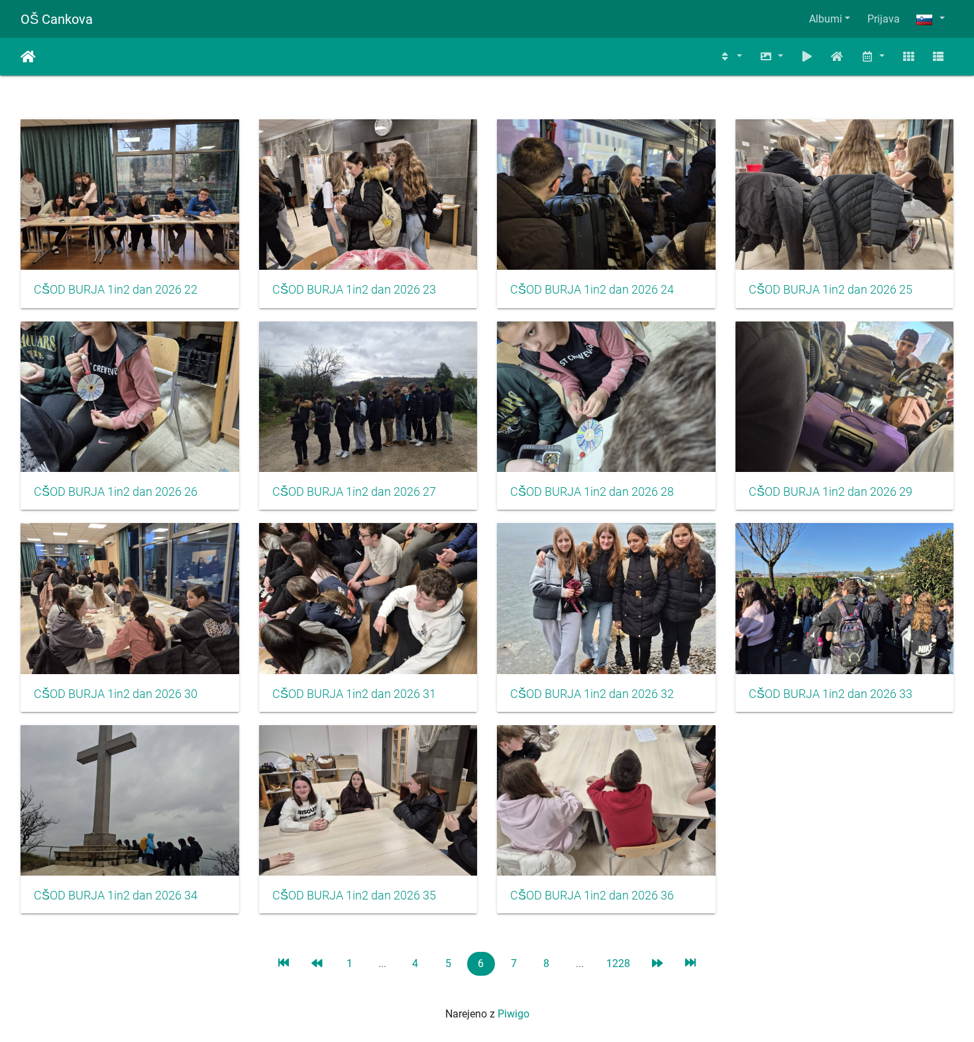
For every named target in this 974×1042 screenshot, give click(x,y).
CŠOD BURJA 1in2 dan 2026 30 (115, 694)
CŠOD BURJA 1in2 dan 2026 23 (354, 289)
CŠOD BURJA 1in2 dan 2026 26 (115, 491)
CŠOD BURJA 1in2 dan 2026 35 (354, 895)
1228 (618, 963)
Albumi (825, 19)
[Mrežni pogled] (908, 56)
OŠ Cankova (57, 19)
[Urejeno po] (730, 56)
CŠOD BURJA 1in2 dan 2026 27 (354, 491)
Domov (28, 57)
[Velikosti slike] (771, 56)
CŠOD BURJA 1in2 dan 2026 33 (830, 694)
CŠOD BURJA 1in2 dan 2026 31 (354, 694)
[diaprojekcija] (807, 56)
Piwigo (513, 1014)
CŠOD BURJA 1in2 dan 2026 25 (830, 289)
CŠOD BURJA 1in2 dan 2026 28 (592, 491)
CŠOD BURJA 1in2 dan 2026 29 (830, 491)
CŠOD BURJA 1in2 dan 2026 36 (592, 895)
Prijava (883, 19)
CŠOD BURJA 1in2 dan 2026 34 (115, 895)
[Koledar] (872, 56)
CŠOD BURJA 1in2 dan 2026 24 (592, 289)
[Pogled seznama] (938, 56)
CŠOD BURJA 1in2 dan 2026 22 (115, 289)
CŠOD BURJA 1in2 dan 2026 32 (592, 694)
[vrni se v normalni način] (837, 56)
